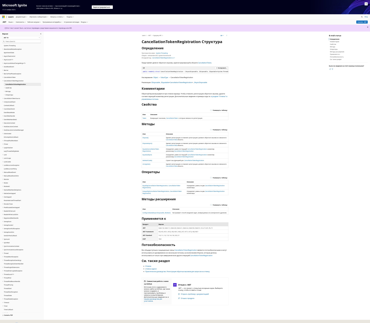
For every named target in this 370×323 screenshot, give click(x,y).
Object (155, 77)
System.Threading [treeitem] (10, 45)
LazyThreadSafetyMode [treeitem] (11, 151)
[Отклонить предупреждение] (366, 3)
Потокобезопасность (337, 57)
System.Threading (162, 53)
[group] (185, 72)
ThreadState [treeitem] (8, 295)
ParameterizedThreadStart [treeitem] (12, 200)
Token (144, 118)
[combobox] (21, 37)
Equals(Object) (147, 155)
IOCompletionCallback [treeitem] (11, 137)
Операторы (334, 49)
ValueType (164, 77)
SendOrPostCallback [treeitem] (10, 236)
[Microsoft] (3, 17)
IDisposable (155, 82)
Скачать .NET (362, 22)
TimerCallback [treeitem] (8, 309)
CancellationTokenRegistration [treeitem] (15, 84)
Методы (332, 47)
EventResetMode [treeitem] (9, 112)
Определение (334, 39)
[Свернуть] (40, 33)
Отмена (148, 266)
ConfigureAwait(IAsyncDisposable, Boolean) (157, 213)
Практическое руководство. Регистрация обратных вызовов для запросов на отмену (177, 271)
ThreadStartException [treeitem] (11, 292)
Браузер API (157, 35)
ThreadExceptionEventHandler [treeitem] (14, 264)
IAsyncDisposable (200, 82)
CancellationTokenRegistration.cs (163, 58)
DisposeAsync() (147, 143)
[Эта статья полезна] (330, 69)
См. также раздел (335, 59)
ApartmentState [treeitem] (9, 53)
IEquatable (165, 82)
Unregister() (146, 164)
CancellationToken (204, 63)
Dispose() (145, 138)
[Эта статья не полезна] (332, 69)
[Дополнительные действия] (226, 35)
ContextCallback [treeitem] (9, 105)
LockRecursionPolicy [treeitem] (10, 169)
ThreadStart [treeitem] (8, 288)
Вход (366, 17)
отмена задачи (151, 269)
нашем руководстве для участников (153, 300)
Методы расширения (337, 52)
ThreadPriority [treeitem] (8, 285)
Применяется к (335, 54)
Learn (144, 35)
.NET (149, 35)
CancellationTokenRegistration (181, 82)
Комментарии (334, 42)
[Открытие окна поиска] (362, 17)
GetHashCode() (147, 160)
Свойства (333, 44)
